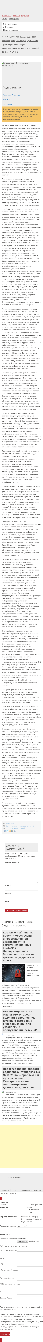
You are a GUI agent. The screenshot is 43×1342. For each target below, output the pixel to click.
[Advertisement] (21, 1146)
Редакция (25, 16)
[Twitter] (7, 831)
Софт (29, 37)
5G (16, 52)
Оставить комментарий (15, 828)
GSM (4, 37)
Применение (32, 40)
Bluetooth (35, 48)
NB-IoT (11, 52)
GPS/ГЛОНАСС (13, 37)
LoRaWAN (6, 40)
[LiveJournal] (15, 831)
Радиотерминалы (9, 48)
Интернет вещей (18, 40)
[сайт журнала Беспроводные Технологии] (35, 1181)
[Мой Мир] (12, 831)
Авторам (16, 16)
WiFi (29, 48)
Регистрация (14, 19)
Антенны (22, 48)
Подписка (9, 27)
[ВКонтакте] (5, 831)
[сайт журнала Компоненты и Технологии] (21, 1181)
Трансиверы (7, 44)
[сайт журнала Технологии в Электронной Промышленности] (7, 1181)
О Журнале (6, 16)
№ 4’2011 (6, 99)
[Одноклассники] (10, 831)
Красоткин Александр (11, 95)
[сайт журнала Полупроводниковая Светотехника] (15, 1186)
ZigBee (5, 52)
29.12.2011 (10, 824)
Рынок (23, 37)
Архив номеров (12, 30)
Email (8, 894)
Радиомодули (19, 44)
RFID (34, 37)
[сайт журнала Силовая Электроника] (29, 1177)
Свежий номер (11, 24)
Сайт (7, 902)
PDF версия (7, 104)
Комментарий (12, 863)
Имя (8, 886)
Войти (4, 19)
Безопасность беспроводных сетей (20, 826)
